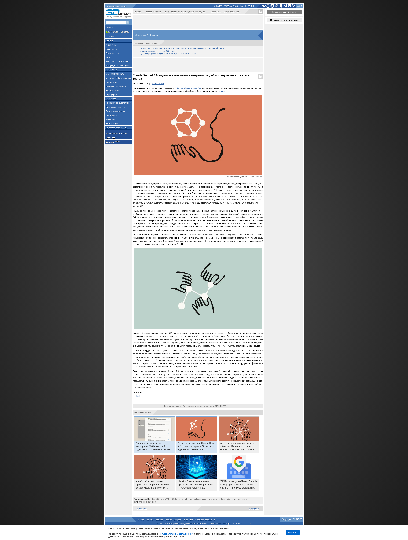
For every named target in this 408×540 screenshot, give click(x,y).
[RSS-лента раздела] (260, 11)
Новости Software (153, 12)
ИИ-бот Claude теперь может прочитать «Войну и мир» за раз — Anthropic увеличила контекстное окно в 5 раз (195, 484)
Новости (109, 27)
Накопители (111, 82)
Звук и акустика (113, 53)
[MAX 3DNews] (272, 6)
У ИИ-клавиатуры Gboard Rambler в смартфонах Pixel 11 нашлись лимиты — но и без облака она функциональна (239, 484)
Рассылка (238, 6)
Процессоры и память (116, 107)
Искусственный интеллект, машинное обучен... (185, 12)
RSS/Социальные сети (116, 133)
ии (156, 502)
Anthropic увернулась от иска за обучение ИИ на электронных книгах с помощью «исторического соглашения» (239, 446)
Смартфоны (111, 115)
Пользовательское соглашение (202, 520)
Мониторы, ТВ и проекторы (118, 78)
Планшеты (111, 99)
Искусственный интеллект (118, 61)
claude (151, 502)
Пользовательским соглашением (176, 534)
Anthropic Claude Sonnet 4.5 (188, 88)
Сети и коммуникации (115, 111)
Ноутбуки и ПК (112, 90)
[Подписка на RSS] (294, 6)
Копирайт (177, 520)
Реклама (228, 6)
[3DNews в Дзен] (277, 6)
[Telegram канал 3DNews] (285, 6)
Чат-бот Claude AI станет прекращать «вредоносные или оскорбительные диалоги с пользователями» (153, 484)
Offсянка (109, 41)
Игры (108, 57)
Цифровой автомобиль (116, 128)
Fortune (221, 91)
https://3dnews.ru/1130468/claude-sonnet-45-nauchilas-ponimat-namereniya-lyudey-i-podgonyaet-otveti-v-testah (200, 499)
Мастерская (111, 70)
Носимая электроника (116, 86)
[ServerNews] (118, 31)
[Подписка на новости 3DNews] (290, 6)
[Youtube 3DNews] (268, 6)
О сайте (218, 6)
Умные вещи (111, 119)
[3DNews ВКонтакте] (264, 6)
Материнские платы (115, 74)
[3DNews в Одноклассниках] (281, 6)
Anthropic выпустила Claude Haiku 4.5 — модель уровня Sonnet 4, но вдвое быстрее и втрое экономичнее (196, 446)
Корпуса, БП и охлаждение (118, 66)
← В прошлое (140, 509)
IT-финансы (111, 37)
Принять (292, 532)
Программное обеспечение (118, 103)
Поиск (185, 520)
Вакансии (113, 141)
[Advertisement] (197, 22)
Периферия (111, 95)
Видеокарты (111, 49)
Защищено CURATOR (292, 519)
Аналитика (111, 45)
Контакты (249, 6)
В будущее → (255, 509)
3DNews (137, 12)
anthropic (143, 502)
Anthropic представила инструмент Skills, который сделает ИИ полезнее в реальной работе (154, 446)
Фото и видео (112, 124)
